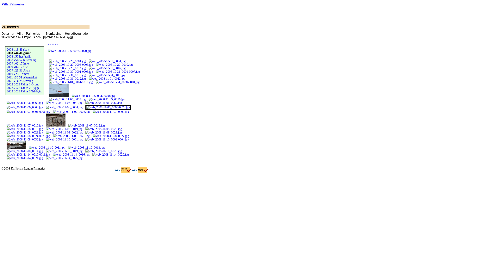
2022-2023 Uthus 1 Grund (23, 84)
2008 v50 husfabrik (19, 56)
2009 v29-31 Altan (18, 70)
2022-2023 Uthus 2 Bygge (23, 88)
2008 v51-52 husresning (21, 60)
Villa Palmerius (13, 4)
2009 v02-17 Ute (17, 67)
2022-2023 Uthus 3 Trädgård (24, 91)
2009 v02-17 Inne (18, 63)
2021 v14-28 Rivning (20, 81)
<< (49, 44)
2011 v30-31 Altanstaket (22, 77)
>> (56, 44)
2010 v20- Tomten (18, 74)
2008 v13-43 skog (18, 49)
